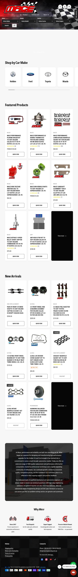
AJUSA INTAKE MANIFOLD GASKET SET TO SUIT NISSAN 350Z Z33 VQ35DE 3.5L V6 (14, 412)
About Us (46, 15)
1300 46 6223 (47, 548)
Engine (56, 18)
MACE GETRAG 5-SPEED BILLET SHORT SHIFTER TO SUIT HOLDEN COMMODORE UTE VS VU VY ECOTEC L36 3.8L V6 (15, 242)
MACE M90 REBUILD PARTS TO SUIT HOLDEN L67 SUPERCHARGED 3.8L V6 (38, 189)
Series (39, 18)
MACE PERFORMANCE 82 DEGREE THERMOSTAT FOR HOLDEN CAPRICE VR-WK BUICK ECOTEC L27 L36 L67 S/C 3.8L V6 (38, 140)
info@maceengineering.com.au (48, 551)
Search (7, 25)
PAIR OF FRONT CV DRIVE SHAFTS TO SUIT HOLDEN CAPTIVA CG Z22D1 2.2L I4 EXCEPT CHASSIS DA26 (15, 310)
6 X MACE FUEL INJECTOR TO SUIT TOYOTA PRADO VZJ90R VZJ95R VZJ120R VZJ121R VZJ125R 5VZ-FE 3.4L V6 (61, 311)
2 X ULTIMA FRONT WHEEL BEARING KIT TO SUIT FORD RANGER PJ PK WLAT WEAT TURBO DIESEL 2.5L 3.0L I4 (15, 359)
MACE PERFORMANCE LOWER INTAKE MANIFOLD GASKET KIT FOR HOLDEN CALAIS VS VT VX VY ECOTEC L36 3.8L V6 (61, 140)
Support (55, 15)
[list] (39, 77)
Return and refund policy (11, 551)
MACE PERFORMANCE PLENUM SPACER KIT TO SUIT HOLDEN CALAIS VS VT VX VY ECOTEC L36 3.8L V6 (14, 140)
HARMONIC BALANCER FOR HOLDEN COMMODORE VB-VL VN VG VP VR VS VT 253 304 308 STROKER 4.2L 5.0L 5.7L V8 (38, 413)
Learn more (42, 567)
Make (3, 18)
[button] (60, 7)
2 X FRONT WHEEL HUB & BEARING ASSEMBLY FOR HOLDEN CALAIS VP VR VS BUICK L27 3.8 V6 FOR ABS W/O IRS (37, 311)
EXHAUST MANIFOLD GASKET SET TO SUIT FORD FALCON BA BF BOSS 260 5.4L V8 (60, 359)
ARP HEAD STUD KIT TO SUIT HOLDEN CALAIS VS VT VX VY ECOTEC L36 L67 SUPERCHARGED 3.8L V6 (38, 241)
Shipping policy (9, 548)
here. (52, 555)
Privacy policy (9, 556)
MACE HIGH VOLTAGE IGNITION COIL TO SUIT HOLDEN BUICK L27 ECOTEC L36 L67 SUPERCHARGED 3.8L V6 (14, 191)
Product (23, 15)
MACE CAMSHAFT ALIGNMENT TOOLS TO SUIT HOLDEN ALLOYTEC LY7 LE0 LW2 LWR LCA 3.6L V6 (60, 191)
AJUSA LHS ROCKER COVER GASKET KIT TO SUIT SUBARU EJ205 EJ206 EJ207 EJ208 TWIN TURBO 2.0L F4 (37, 360)
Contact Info (35, 15)
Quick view (16, 154)
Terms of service (9, 553)
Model (22, 18)
